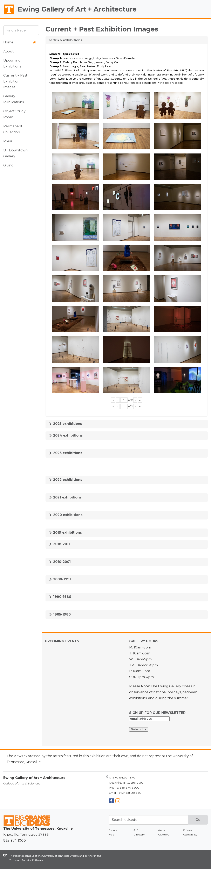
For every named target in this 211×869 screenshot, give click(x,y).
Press (7, 141)
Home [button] (8, 42)
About (8, 51)
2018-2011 (61, 544)
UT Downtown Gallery (15, 153)
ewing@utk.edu (130, 792)
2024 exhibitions (67, 435)
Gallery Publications (13, 99)
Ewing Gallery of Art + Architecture (77, 9)
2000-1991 (61, 579)
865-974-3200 (129, 787)
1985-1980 (61, 614)
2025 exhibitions (67, 424)
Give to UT (164, 834)
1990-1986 (61, 597)
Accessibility (190, 834)
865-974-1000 (14, 840)
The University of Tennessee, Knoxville (7, 14)
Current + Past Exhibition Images (15, 81)
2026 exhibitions (67, 40)
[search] (21, 30)
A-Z (136, 830)
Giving (8, 165)
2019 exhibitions (67, 532)
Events (113, 830)
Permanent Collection (12, 129)
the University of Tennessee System (58, 855)
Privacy (187, 830)
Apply (161, 830)
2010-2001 (61, 562)
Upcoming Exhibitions (12, 63)
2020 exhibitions (67, 515)
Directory (139, 834)
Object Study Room (14, 114)
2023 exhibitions (67, 453)
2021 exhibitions (67, 497)
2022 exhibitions (67, 480)
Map (111, 834)
